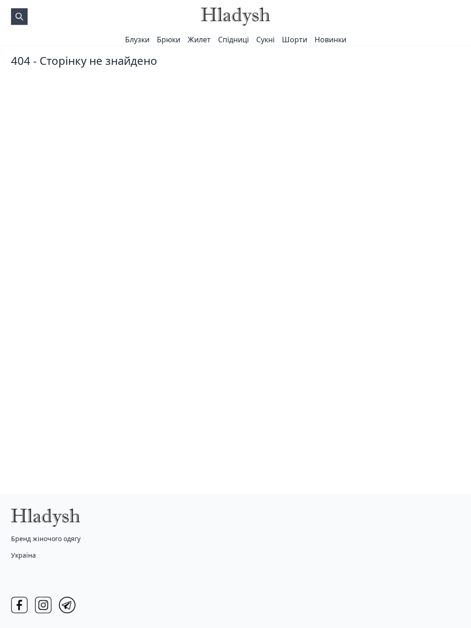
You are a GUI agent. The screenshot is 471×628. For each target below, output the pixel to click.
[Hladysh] (235, 16)
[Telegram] (67, 605)
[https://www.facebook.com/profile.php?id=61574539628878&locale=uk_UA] (19, 605)
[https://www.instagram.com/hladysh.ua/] (43, 605)
